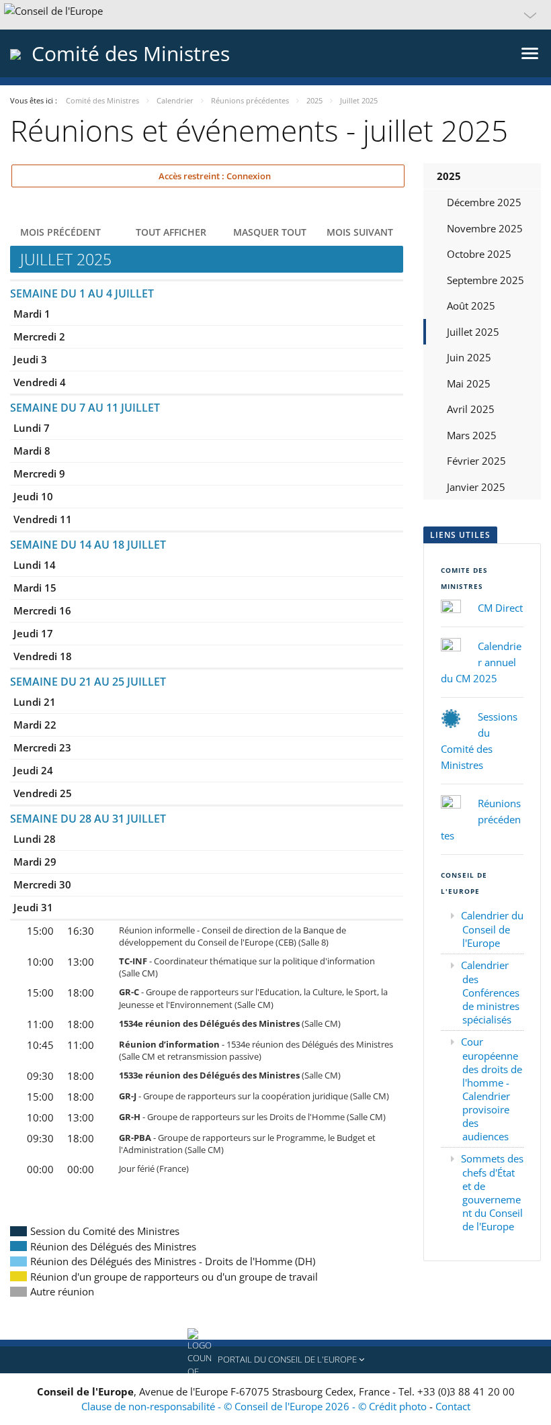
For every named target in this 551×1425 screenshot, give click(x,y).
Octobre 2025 (479, 254)
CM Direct (500, 607)
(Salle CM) (230, 1023)
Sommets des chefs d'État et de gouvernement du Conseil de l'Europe (492, 1192)
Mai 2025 (469, 383)
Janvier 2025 (476, 487)
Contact (452, 1406)
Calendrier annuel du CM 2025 (481, 662)
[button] (275, 15)
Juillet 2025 (473, 331)
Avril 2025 (471, 409)
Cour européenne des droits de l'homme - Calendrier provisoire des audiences (491, 1089)
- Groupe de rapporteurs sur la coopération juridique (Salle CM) (254, 1096)
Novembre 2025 (485, 228)
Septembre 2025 (485, 280)
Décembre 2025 (484, 202)
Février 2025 (476, 460)
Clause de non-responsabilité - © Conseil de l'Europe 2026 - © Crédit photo (255, 1406)
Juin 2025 (469, 357)
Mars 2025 (472, 435)
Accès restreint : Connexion (214, 176)
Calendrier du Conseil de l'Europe (492, 929)
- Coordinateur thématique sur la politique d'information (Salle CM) (247, 967)
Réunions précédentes (481, 819)
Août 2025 (471, 305)
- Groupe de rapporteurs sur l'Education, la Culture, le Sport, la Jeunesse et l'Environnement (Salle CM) (253, 998)
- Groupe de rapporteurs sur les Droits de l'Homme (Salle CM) (252, 1117)
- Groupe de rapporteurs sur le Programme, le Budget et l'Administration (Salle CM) (247, 1144)
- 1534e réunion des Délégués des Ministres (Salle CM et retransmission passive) (256, 1050)
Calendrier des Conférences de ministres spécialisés (490, 992)
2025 (449, 176)
